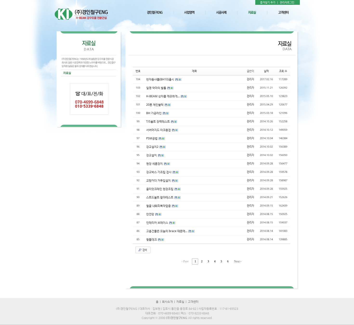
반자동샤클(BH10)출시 (160, 79)
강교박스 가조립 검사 (159, 172)
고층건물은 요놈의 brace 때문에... (167, 231)
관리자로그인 (287, 2)
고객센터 (193, 301)
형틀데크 (151, 239)
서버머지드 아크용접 (158, 130)
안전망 (150, 214)
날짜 (266, 71)
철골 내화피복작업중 (158, 206)
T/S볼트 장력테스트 (158, 121)
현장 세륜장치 (155, 164)
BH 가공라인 (154, 113)
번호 (138, 71)
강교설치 (151, 155)
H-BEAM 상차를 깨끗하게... (163, 96)
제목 (194, 71)
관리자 (250, 79)
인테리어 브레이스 (157, 223)
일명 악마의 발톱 (156, 88)
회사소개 (167, 301)
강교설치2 (152, 147)
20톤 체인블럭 (155, 105)
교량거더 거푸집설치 (158, 180)
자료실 (180, 301)
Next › (237, 261)
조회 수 (283, 71)
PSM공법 (152, 138)
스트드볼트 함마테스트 (160, 197)
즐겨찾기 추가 (267, 2)
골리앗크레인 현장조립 (160, 189)
